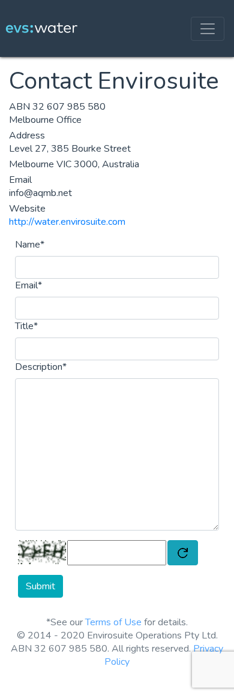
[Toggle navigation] (207, 29)
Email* (28, 285)
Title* (26, 326)
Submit (40, 586)
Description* (41, 366)
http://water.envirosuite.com (67, 221)
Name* (29, 244)
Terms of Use (113, 622)
